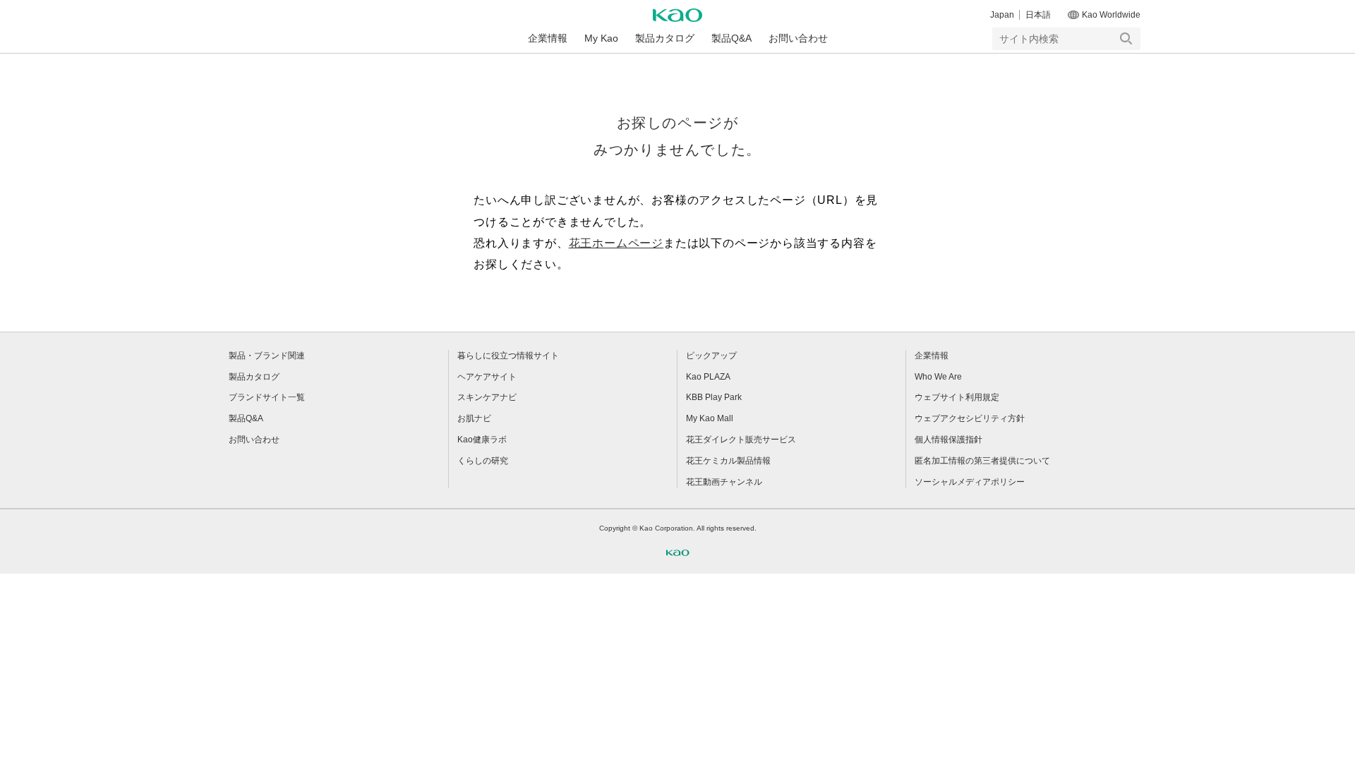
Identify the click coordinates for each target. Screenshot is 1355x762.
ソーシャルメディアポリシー (970, 482)
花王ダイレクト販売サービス (741, 440)
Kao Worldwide (1111, 15)
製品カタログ (664, 38)
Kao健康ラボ (482, 440)
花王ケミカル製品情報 (728, 461)
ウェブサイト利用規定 (957, 397)
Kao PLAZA (708, 377)
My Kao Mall (709, 418)
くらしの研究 (482, 461)
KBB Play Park (714, 397)
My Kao (601, 38)
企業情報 (547, 38)
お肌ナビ (474, 418)
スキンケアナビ (487, 397)
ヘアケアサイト (487, 377)
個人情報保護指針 (948, 440)
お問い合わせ (798, 38)
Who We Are (938, 377)
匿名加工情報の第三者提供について (982, 461)
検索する (1126, 39)
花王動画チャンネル (724, 482)
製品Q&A (731, 38)
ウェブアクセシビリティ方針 (970, 418)
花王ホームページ (616, 243)
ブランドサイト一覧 (267, 397)
